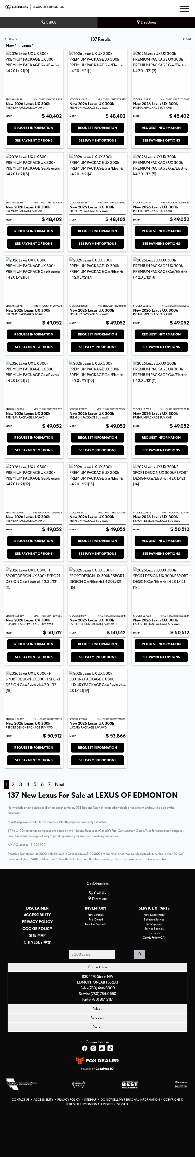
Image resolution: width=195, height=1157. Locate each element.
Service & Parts (154, 908)
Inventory (96, 908)
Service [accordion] (96, 1018)
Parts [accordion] (97, 1027)
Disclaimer (37, 908)
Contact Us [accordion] (96, 967)
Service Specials (154, 928)
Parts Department (154, 914)
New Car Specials (95, 924)
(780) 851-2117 (101, 999)
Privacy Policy (37, 922)
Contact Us (21, 1099)
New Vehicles (96, 914)
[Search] (139, 954)
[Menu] (184, 9)
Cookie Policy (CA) (154, 937)
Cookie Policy (37, 929)
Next (59, 784)
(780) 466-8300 (101, 988)
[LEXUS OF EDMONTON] (35, 6)
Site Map (37, 935)
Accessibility (37, 915)
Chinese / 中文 (37, 942)
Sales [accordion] (97, 1009)
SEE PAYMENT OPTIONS (34, 140)
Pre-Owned (96, 919)
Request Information (33, 128)
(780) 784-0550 (103, 993)
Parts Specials (154, 924)
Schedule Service (154, 919)
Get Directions (98, 883)
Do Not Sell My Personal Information (130, 1099)
